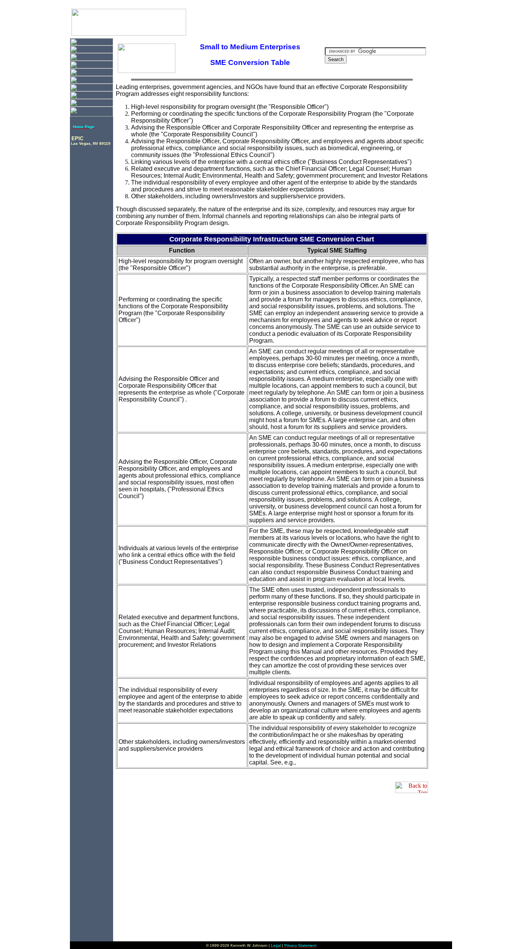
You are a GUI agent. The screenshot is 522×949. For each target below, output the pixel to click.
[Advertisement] (351, 18)
